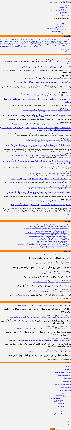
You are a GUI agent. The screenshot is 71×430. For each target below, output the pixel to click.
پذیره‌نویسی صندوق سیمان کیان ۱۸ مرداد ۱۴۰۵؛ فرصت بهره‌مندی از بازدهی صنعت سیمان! (42, 244)
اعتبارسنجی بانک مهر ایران (63, 375)
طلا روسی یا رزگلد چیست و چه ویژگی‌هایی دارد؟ (54, 229)
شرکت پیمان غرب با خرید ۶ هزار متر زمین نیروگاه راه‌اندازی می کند (41, 82)
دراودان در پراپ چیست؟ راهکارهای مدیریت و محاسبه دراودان (50, 238)
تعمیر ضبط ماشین (66, 387)
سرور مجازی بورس (65, 390)
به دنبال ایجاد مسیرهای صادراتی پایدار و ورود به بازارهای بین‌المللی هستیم (39, 192)
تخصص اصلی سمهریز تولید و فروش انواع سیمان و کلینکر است (52, 39)
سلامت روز (67, 369)
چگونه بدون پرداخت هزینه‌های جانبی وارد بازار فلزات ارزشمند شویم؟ (21, 44)
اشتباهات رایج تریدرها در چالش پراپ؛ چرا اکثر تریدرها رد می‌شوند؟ (49, 239)
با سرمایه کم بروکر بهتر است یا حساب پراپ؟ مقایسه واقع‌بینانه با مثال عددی (46, 233)
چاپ (66, 51)
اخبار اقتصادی (64, 7)
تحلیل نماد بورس (59, 13)
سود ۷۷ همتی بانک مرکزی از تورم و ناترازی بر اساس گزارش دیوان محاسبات (35, 41)
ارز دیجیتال (64, 15)
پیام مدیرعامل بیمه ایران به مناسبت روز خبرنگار (54, 246)
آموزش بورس (63, 12)
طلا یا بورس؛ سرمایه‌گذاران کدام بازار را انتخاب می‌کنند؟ (35, 43)
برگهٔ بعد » (65, 217)
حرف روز (68, 366)
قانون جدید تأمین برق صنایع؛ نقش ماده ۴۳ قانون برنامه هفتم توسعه (19, 46)
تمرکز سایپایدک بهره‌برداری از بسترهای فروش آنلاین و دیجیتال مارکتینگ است (38, 145)
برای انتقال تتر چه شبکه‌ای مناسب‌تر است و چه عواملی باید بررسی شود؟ (47, 242)
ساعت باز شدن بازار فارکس (63, 384)
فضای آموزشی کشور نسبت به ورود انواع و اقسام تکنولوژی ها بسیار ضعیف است (36, 115)
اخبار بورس (64, 8)
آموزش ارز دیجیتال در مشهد (63, 372)
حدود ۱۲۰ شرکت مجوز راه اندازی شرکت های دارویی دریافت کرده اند (41, 179)
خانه (66, 5)
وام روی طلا (67, 378)
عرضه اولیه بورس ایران (57, 10)
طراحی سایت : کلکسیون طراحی (61, 413)
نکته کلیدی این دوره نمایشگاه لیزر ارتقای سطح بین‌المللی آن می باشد (41, 204)
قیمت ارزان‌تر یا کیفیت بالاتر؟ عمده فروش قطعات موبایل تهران (49, 247)
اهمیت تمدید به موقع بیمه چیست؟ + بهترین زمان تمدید (52, 241)
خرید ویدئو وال (67, 381)
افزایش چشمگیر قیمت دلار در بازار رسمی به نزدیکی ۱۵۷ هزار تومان (48, 226)
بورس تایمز (64, 49)
